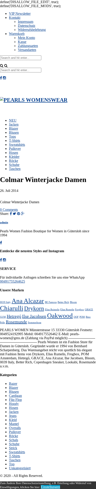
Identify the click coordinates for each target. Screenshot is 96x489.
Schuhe (14, 165)
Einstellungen (50, 487)
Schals (13, 440)
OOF (76, 317)
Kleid (13, 420)
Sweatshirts (17, 144)
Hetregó (14, 316)
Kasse (22, 42)
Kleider (14, 157)
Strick (13, 448)
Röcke (13, 161)
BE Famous (51, 302)
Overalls (15, 428)
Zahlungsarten (28, 46)
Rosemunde (16, 321)
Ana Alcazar (28, 300)
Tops (12, 136)
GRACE (89, 309)
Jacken (14, 124)
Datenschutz (26, 26)
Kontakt (14, 17)
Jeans (13, 416)
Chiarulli (11, 308)
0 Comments (9, 210)
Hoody (14, 404)
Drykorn (34, 308)
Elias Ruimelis (52, 309)
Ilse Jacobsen (34, 316)
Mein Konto (26, 38)
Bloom (73, 302)
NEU (13, 120)
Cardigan (15, 396)
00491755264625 (12, 281)
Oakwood (60, 315)
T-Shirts (14, 140)
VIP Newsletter (20, 13)
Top (12, 464)
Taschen (15, 169)
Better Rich (63, 302)
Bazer (13, 383)
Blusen (14, 132)
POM (82, 317)
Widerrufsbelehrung (32, 30)
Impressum (25, 21)
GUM (3, 317)
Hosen (13, 153)
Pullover (15, 148)
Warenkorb (17, 34)
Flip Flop (15, 400)
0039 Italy (5, 302)
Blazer (13, 128)
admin (4, 222)
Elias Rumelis (67, 309)
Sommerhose (34, 322)
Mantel (14, 424)
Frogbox (79, 309)
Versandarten (27, 50)
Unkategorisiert (20, 468)
